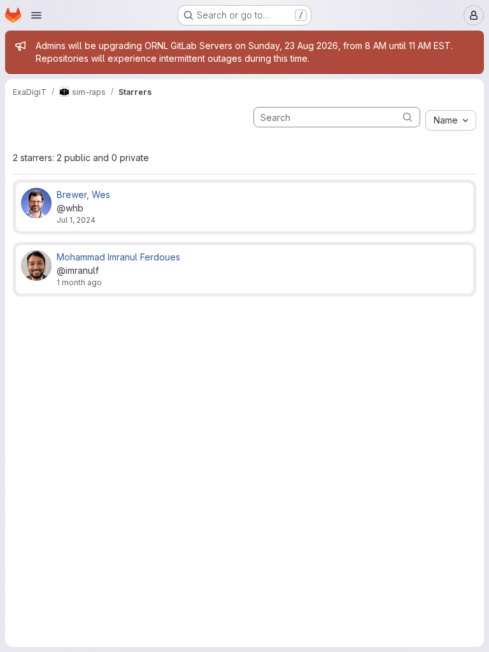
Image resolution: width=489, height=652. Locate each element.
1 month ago (79, 282)
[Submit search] (407, 117)
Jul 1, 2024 (76, 220)
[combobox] (450, 120)
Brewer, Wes (83, 194)
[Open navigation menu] (36, 15)
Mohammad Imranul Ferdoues (118, 257)
